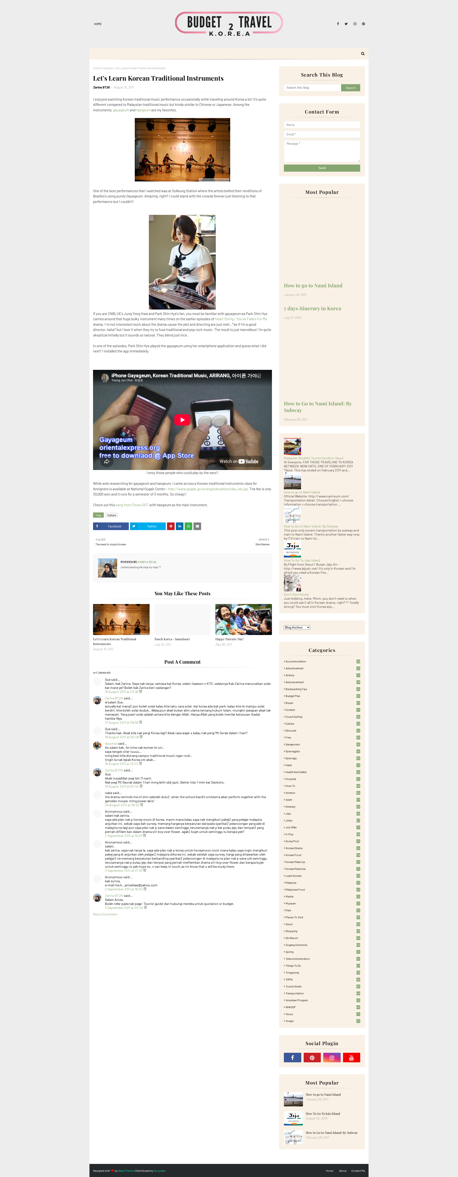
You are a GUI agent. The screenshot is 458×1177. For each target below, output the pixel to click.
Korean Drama (323, 848)
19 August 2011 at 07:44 (122, 786)
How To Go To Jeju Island (302, 560)
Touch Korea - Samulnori (172, 639)
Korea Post (322, 841)
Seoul (323, 924)
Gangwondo (323, 744)
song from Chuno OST (132, 505)
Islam (323, 799)
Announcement (323, 682)
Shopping (323, 931)
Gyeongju (323, 758)
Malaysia (323, 882)
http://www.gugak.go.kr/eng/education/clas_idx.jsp (208, 489)
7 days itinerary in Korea (312, 308)
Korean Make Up (322, 861)
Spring (322, 951)
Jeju (323, 813)
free (323, 737)
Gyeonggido (323, 751)
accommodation (323, 661)
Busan (323, 702)
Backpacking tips (323, 689)
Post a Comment (105, 914)
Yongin (322, 1020)
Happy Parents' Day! (229, 639)
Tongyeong (323, 972)
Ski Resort (323, 938)
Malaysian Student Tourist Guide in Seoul (313, 458)
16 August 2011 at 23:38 (122, 692)
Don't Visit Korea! (296, 594)
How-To (323, 785)
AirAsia (322, 675)
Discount (323, 730)
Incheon (323, 792)
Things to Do (323, 965)
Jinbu (323, 820)
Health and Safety (323, 772)
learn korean (323, 875)
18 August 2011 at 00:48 (122, 737)
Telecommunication (323, 958)
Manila (323, 896)
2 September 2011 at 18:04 (124, 889)
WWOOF (323, 1007)
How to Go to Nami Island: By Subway (318, 406)
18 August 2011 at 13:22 (122, 764)
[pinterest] (362, 24)
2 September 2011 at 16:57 (124, 836)
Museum (323, 903)
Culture (107, 68)
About (343, 1170)
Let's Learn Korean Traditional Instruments (114, 641)
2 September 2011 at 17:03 (124, 870)
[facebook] (338, 24)
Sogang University (323, 944)
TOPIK (323, 979)
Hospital (322, 778)
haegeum (143, 110)
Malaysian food (323, 889)
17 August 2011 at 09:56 (122, 722)
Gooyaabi (160, 1170)
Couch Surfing (323, 716)
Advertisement (323, 668)
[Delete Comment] (140, 692)
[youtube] (351, 1057)
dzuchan (111, 743)
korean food (323, 855)
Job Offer (322, 827)
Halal (323, 765)
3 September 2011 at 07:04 (124, 908)
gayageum (121, 110)
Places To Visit (323, 917)
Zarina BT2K (101, 87)
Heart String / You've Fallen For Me (241, 319)
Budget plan (323, 695)
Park (323, 910)
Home (98, 24)
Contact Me (358, 1170)
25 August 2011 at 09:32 (122, 805)
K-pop (323, 834)
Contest (322, 709)
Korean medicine (322, 868)
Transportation (323, 993)
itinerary (323, 806)
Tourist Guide (323, 986)
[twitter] (346, 24)
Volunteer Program (323, 1000)
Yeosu (322, 1014)
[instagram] (355, 24)
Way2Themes (126, 1170)
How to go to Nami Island (313, 285)
